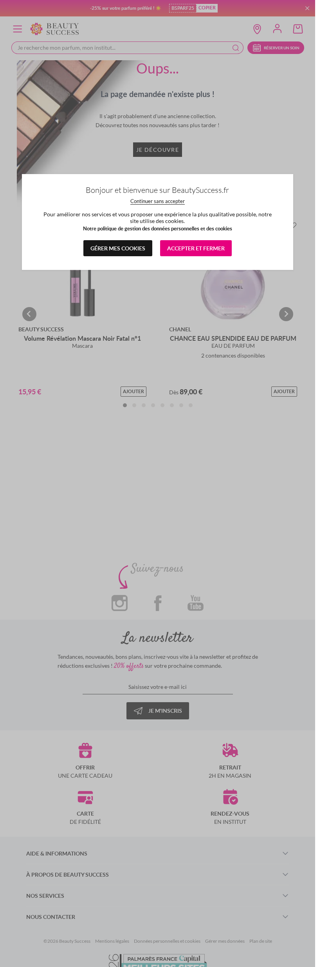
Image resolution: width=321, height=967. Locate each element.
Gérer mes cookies (117, 248)
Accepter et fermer (196, 248)
